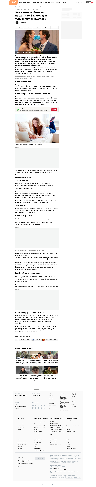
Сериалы (20, 448)
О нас (50, 393)
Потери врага (37, 433)
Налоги (68, 429)
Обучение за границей (39, 450)
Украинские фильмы (22, 442)
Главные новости (22, 420)
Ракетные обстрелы (38, 420)
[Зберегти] (54, 27)
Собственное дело (24, 2)
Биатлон (68, 446)
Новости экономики (71, 418)
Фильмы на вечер (22, 444)
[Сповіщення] (82, 3)
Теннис (68, 444)
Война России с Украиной (41, 418)
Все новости (21, 418)
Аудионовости (21, 427)
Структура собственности (74, 402)
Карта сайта (73, 406)
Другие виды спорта (71, 448)
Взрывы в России (38, 431)
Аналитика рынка (54, 441)
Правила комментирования (64, 410)
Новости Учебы (38, 439)
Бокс (67, 441)
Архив (72, 404)
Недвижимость (54, 439)
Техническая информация (74, 394)
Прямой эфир (21, 423)
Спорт (68, 439)
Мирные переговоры (39, 423)
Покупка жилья (53, 442)
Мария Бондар (23, 22)
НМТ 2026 (36, 446)
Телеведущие (51, 403)
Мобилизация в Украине (57, 418)
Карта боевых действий (39, 422)
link (33, 405)
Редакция (51, 395)
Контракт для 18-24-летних (56, 427)
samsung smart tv (77, 477)
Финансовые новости (71, 423)
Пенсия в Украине (70, 431)
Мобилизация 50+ (54, 423)
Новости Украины (22, 422)
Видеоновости (21, 425)
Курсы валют (69, 422)
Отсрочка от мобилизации (56, 429)
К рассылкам (40, 458)
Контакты (73, 396)
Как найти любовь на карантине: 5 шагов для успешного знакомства (41, 6)
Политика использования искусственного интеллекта (63, 398)
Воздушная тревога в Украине (41, 425)
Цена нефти (69, 420)
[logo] (13, 3)
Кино (19, 439)
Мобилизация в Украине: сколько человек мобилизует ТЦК (57, 433)
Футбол (68, 442)
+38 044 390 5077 (36, 395)
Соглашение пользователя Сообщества (63, 406)
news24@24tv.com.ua (20, 395)
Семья (16, 6)
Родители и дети (56, 2)
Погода (19, 429)
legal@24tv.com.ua (66, 469)
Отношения (46, 2)
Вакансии (73, 398)
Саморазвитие (37, 448)
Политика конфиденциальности (64, 394)
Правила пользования (53, 408)
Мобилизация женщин (55, 425)
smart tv (69, 477)
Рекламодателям (52, 405)
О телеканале (52, 401)
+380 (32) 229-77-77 (58, 468)
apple (61, 477)
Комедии (20, 446)
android (53, 477)
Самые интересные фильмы (24, 441)
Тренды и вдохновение (55, 444)
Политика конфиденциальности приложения (64, 402)
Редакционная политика (52, 398)
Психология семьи (36, 2)
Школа (35, 444)
